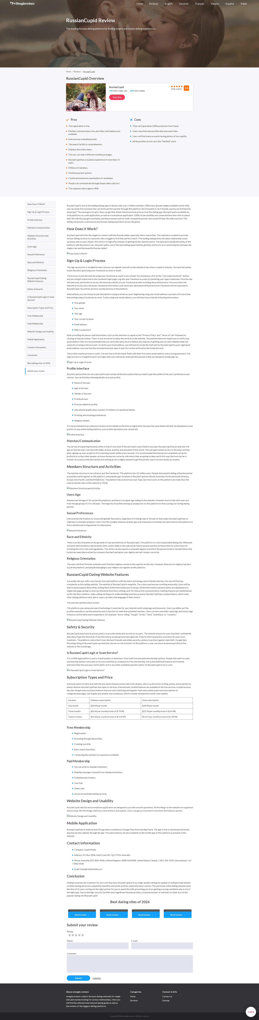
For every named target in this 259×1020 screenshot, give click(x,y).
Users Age (32, 246)
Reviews (134, 1000)
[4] (79, 935)
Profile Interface (34, 220)
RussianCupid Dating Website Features (36, 279)
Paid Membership (35, 323)
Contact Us (167, 996)
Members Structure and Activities (37, 237)
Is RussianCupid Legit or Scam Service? (40, 298)
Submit (78, 978)
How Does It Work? (36, 204)
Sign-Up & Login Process (38, 212)
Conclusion (32, 355)
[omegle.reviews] (22, 3)
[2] (72, 935)
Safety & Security (35, 289)
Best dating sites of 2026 (38, 363)
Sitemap (165, 1000)
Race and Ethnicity (35, 262)
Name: (70, 940)
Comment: (71, 953)
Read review (82, 914)
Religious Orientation (37, 270)
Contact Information (36, 347)
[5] (82, 935)
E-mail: (134, 940)
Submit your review (36, 371)
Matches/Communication (38, 227)
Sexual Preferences (36, 254)
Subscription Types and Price (40, 308)
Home (132, 996)
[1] (69, 935)
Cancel (97, 978)
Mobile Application (35, 339)
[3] (76, 935)
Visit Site (117, 97)
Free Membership (35, 316)
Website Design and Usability (40, 331)
